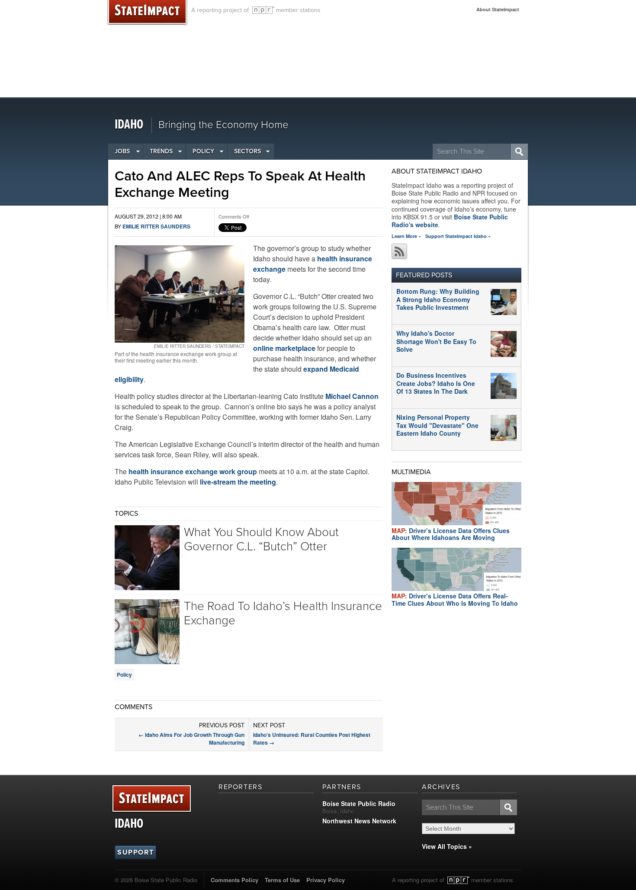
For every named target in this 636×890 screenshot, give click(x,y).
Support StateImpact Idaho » (458, 236)
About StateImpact (497, 9)
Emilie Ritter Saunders (156, 226)
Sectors (247, 151)
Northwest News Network (359, 820)
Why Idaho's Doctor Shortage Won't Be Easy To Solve (436, 341)
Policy (203, 151)
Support (135, 852)
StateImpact (151, 799)
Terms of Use (282, 880)
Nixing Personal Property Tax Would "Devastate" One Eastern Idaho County (437, 425)
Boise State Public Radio (358, 803)
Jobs (122, 151)
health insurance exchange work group (192, 471)
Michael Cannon (352, 396)
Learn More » (406, 236)
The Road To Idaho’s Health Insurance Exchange (283, 613)
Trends (161, 151)
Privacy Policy (325, 880)
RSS (399, 251)
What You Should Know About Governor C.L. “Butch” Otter (261, 539)
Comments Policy (234, 880)
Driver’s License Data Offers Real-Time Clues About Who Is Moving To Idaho (455, 599)
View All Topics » (447, 846)
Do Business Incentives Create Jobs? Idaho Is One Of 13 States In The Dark (435, 383)
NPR (263, 10)
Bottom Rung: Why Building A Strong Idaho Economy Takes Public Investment (437, 299)
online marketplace (284, 348)
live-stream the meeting (238, 482)
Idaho (129, 125)
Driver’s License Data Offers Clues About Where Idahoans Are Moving (451, 534)
